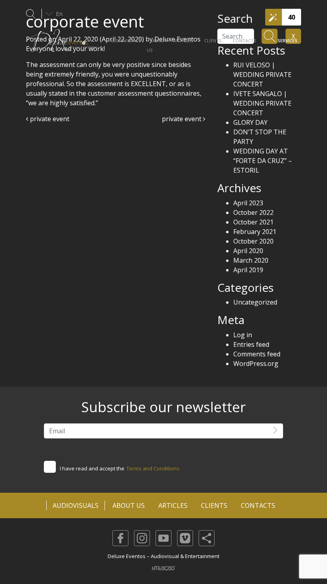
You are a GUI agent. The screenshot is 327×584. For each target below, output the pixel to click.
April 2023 (248, 203)
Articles (183, 40)
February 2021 (254, 231)
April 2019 (248, 269)
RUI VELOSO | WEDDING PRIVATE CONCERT (262, 74)
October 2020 (253, 241)
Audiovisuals (125, 40)
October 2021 (253, 222)
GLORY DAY (250, 122)
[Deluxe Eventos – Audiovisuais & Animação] (62, 44)
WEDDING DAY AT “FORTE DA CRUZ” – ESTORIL (262, 161)
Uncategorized (255, 302)
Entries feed (251, 344)
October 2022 (253, 212)
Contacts (244, 40)
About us (157, 45)
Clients (212, 40)
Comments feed (256, 354)
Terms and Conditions (152, 468)
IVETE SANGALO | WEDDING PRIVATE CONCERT (262, 103)
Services (287, 40)
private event (48, 118)
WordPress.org (255, 363)
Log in (242, 334)
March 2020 (250, 260)
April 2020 (248, 250)
